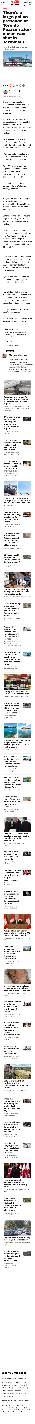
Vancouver (5, 1408)
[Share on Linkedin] (14, 85)
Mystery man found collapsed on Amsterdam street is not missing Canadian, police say (17, 988)
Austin (24, 1411)
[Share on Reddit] (11, 85)
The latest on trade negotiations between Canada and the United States (12, 1006)
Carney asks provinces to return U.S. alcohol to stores (16, 693)
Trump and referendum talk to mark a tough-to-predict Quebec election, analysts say (12, 1105)
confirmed (7, 142)
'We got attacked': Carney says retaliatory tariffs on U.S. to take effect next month (17, 933)
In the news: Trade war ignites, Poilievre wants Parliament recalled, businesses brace (12, 1029)
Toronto (15, 5)
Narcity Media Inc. (21, 1378)
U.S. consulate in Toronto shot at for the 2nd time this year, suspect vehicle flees (12, 445)
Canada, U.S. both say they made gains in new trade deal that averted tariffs (17, 592)
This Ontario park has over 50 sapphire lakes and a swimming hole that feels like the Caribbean (17, 743)
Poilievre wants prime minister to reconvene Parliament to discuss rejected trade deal (11, 897)
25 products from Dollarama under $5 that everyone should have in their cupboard (11, 708)
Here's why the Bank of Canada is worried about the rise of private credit (12, 801)
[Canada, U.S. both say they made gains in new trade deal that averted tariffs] (17, 580)
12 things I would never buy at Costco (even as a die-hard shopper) (12, 558)
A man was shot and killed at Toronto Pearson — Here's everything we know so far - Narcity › (17, 334)
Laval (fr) (12, 1409)
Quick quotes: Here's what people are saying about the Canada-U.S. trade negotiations (16, 837)
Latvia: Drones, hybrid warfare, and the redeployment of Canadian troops (16, 1084)
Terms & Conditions (7, 1396)
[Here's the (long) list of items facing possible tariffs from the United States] (27, 514)
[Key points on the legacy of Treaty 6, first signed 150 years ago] (27, 854)
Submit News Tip (6, 1388)
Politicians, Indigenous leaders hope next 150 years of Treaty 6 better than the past (12, 953)
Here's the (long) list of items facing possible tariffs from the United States (12, 517)
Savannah (11, 1411)
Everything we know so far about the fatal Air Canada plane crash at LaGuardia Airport (16, 400)
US (15, 1400)
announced (26, 257)
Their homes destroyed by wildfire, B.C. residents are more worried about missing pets (12, 1204)
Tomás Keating (14, 91)
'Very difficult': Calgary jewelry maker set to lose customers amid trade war (11, 1148)
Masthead (18, 1390)
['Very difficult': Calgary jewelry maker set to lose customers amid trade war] (27, 1145)
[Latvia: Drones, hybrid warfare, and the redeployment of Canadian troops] (17, 1071)
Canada (9, 1400)
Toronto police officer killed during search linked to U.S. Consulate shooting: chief (12, 466)
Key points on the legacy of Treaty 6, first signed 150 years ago (12, 855)
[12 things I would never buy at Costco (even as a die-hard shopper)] (27, 557)
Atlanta (18, 1411)
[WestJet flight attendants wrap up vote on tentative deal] (27, 1048)
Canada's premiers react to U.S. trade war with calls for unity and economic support (12, 875)
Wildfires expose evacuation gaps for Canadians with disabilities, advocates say (12, 1256)
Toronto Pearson (21, 105)
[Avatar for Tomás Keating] (4, 355)
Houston (5, 1413)
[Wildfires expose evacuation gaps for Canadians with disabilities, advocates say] (27, 1253)
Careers (24, 1382)
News (5, 8)
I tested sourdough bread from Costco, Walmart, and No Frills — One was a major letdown (12, 609)
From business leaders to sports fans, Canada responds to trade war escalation (12, 761)
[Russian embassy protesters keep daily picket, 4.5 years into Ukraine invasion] (27, 1124)
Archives (17, 1382)
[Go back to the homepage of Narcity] (15, 1)
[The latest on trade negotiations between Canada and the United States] (27, 1004)
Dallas (29, 1409)
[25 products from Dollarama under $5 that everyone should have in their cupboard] (27, 705)
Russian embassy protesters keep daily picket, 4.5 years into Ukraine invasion (12, 1127)
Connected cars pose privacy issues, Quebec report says (17, 1239)
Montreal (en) (21, 1409)
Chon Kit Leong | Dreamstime (12, 65)
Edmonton (20, 1408)
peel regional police (12, 345)
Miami (4, 1411)
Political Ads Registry (8, 1393)
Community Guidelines (20, 1388)
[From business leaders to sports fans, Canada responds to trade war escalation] (27, 758)
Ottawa (24, 1406)
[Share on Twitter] (17, 85)
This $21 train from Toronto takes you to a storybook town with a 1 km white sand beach (17, 500)
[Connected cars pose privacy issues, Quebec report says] (17, 1228)
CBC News (18, 119)
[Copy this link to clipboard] (23, 85)
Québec (20, 1400)
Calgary (13, 1408)
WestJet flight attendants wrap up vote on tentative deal (11, 1049)
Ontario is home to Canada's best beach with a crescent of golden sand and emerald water (12, 658)
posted (24, 233)
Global (27, 1400)
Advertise (10, 1382)
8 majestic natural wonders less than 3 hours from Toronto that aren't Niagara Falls (12, 782)
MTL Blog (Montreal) (8, 1402)
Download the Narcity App (9, 1385)
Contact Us (22, 1385)
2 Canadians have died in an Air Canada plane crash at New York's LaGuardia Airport (12, 423)
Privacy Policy (20, 1393)
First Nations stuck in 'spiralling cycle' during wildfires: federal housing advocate (15, 1183)
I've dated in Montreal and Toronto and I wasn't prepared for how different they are (11, 633)
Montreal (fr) (16, 1406)
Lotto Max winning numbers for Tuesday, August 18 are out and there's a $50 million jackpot (12, 539)
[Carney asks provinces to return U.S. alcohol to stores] (17, 682)
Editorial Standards (7, 1390)
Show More (10, 351)
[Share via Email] (20, 85)
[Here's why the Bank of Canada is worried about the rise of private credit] (27, 799)
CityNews (7, 219)
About (3, 1382)
